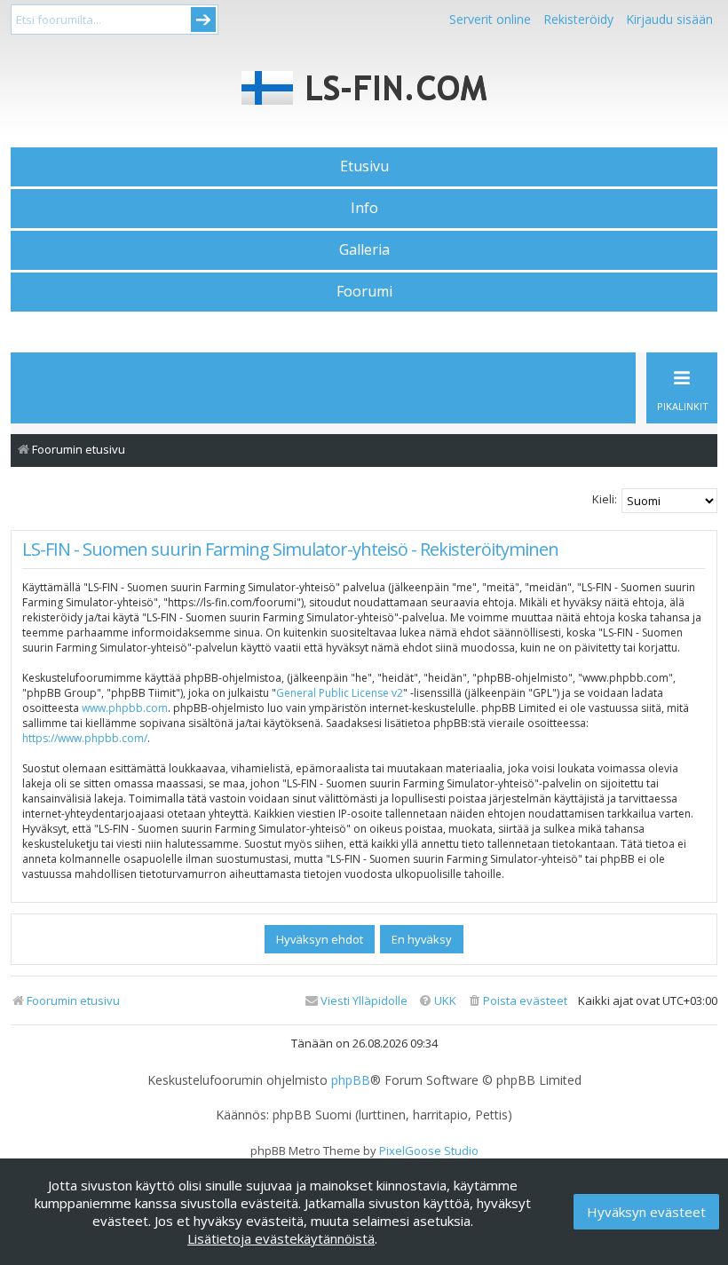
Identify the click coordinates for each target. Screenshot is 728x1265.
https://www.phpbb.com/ (84, 738)
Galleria (364, 249)
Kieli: (604, 499)
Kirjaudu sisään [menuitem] (669, 19)
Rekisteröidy (578, 19)
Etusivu (364, 166)
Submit (203, 19)
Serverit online (490, 19)
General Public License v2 (339, 692)
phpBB (350, 1080)
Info (364, 207)
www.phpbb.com (125, 708)
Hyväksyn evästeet (646, 1212)
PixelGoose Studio (429, 1150)
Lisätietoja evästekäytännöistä (281, 1238)
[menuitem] (517, 1001)
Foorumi (364, 291)
